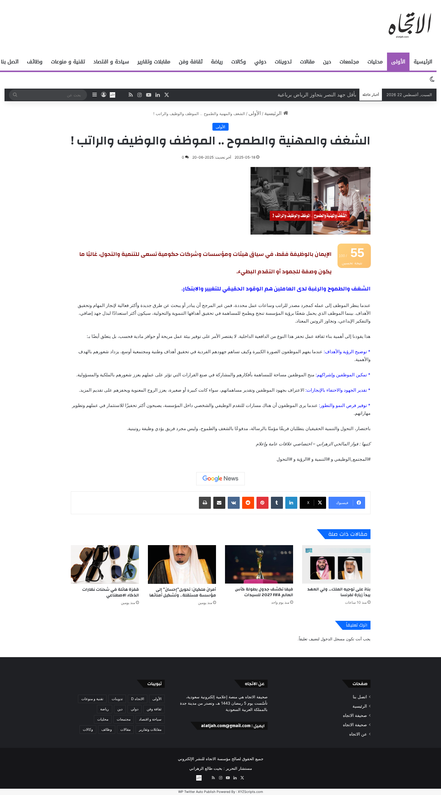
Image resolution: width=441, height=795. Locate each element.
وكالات (238, 61)
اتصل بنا (360, 696)
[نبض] (121, 95)
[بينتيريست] (262, 503)
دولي (260, 61)
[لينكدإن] (291, 503)
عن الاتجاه (358, 734)
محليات (375, 61)
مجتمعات (349, 61)
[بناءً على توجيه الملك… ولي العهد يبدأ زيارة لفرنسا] (336, 564)
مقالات (307, 61)
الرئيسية (423, 61)
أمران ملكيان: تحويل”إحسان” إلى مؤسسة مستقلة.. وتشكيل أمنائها (182, 592)
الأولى (398, 61)
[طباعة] (205, 503)
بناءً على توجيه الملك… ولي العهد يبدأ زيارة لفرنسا (338, 592)
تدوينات (283, 61)
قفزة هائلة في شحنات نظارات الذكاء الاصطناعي (110, 592)
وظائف (35, 61)
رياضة (217, 61)
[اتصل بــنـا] (112, 95)
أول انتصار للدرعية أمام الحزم (324, 95)
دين (327, 61)
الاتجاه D (137, 698)
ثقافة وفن (190, 61)
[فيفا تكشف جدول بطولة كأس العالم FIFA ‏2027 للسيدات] (259, 564)
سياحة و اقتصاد (111, 61)
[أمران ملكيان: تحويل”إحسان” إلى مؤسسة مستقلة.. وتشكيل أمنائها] (182, 564)
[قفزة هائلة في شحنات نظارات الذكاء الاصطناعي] (105, 564)
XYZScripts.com (250, 792)
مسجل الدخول (333, 638)
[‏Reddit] (248, 503)
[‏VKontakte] (234, 503)
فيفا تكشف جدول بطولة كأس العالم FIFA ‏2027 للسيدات (264, 592)
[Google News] (220, 478)
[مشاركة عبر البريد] (219, 503)
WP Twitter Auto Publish (197, 792)
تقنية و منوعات (68, 61)
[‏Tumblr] (277, 503)
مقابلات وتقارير (153, 61)
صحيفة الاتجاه (355, 715)
